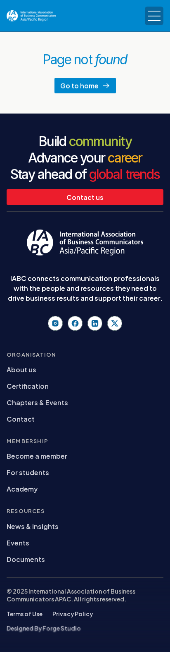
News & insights (33, 525)
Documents (26, 558)
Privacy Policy (72, 613)
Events (18, 542)
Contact (21, 418)
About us (21, 369)
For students (28, 472)
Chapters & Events (37, 402)
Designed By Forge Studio (44, 628)
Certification (28, 385)
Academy (22, 488)
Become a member (37, 455)
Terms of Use (24, 613)
